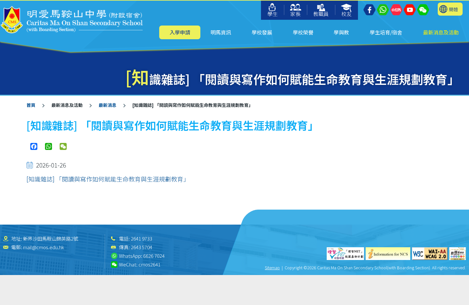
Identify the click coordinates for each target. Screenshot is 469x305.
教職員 (321, 14)
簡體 (453, 9)
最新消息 (107, 105)
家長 (295, 14)
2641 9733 (141, 238)
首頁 (30, 105)
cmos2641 (149, 264)
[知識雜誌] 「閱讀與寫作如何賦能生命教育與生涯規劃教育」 (107, 179)
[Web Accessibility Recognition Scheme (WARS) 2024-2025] (457, 253)
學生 (272, 14)
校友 (346, 14)
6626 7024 (154, 255)
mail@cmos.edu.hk (43, 247)
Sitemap (272, 267)
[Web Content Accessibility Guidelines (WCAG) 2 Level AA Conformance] (430, 253)
